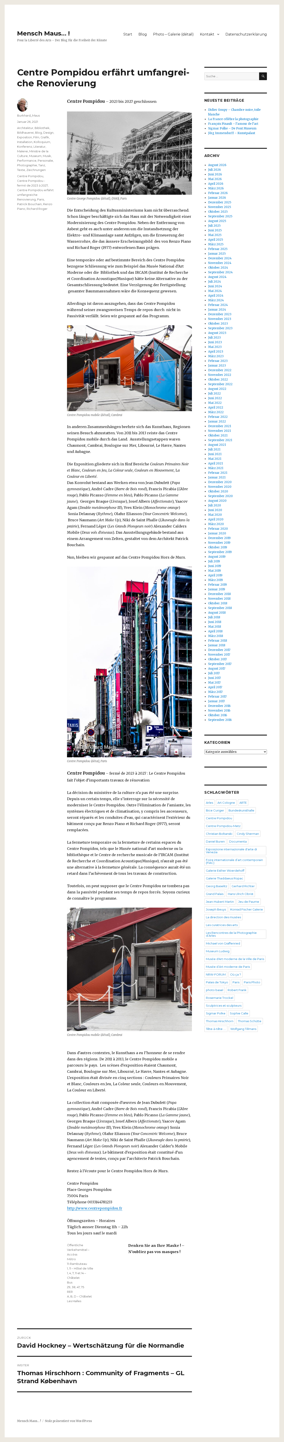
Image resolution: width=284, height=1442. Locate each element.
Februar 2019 (217, 585)
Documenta (238, 841)
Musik (47, 156)
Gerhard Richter (243, 886)
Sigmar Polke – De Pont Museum (232, 128)
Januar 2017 (216, 701)
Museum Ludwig (217, 951)
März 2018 (215, 636)
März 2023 (216, 356)
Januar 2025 (217, 254)
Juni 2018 (214, 622)
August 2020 (217, 501)
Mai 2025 (214, 235)
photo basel (214, 990)
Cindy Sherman (248, 833)
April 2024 (215, 296)
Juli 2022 (214, 393)
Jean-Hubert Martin (220, 901)
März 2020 (216, 524)
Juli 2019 (214, 561)
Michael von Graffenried (223, 943)
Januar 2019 (216, 589)
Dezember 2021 (219, 426)
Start (127, 34)
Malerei (22, 151)
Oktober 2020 (218, 491)
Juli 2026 (214, 170)
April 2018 (215, 631)
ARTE (243, 802)
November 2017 (219, 655)
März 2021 (215, 468)
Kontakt (207, 34)
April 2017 (215, 687)
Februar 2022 (218, 417)
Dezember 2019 (219, 538)
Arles (209, 802)
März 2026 (216, 188)
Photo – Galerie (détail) (173, 34)
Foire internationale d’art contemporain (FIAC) (234, 861)
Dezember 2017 (219, 650)
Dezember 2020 (220, 482)
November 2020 (219, 487)
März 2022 (216, 412)
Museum (35, 156)
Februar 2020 (218, 529)
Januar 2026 (217, 198)
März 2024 (216, 300)
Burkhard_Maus (28, 115)
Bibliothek (42, 128)
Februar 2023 (218, 361)
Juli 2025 (214, 226)
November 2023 (219, 319)
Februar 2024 (218, 305)
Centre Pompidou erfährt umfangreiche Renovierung (35, 194)
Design (48, 132)
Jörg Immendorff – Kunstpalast (231, 133)
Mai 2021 (214, 459)
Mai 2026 (215, 179)
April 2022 (215, 407)
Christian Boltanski (219, 833)
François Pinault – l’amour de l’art (233, 124)
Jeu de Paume (248, 901)
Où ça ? (235, 974)
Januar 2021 (216, 477)
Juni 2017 (214, 678)
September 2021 (220, 440)
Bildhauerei (25, 132)
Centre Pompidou (30, 176)
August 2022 (217, 389)
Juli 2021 (214, 449)
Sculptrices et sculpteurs (223, 1005)
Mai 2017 (214, 682)
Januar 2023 (217, 365)
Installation (24, 142)
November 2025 (219, 207)
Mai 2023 (215, 347)
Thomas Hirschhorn (219, 1021)
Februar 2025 (217, 249)
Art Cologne (226, 802)
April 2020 (215, 519)
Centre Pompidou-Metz (223, 826)
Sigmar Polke (215, 1013)
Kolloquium (42, 142)
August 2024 (217, 277)
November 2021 (219, 431)
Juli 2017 (214, 673)
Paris (40, 199)
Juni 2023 (215, 342)
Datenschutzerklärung (246, 34)
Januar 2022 (217, 421)
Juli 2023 (214, 337)
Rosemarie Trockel (219, 998)
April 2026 (215, 184)
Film (36, 137)
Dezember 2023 (219, 314)
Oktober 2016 (217, 715)
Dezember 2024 (220, 258)
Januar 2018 (216, 645)
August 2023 (217, 333)
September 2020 (220, 496)
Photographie (27, 165)
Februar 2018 (217, 641)
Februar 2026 (218, 193)
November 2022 (219, 375)
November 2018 (219, 599)
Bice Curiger (215, 810)
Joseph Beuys (216, 909)
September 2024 (220, 272)
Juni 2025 (215, 230)
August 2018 (217, 613)
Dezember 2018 (219, 594)
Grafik (45, 137)
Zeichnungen (36, 170)
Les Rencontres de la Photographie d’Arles (231, 934)
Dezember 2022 (219, 370)
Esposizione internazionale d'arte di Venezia (231, 850)
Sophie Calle (239, 1013)
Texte (21, 170)
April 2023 (215, 351)
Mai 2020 (215, 515)
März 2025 (215, 244)
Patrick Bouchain (29, 204)
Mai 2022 (215, 403)
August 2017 (216, 668)
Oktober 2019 (217, 547)
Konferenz (24, 146)
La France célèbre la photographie (233, 119)
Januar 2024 (217, 309)
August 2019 (216, 557)
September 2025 (220, 216)
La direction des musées (223, 917)
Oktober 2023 (218, 323)
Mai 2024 (215, 291)
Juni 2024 (215, 286)
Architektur (25, 128)
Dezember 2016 (219, 706)
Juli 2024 (214, 282)
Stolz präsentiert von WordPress (68, 1421)
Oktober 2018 (217, 603)
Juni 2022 (215, 398)
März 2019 (215, 580)
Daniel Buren (215, 841)
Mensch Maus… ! (43, 33)
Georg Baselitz (216, 886)
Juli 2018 (214, 617)
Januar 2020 (217, 533)
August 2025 (217, 221)
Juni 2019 (214, 566)
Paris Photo (252, 982)
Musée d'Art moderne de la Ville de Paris (235, 959)
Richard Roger (37, 208)
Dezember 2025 (219, 202)
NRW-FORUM (216, 974)
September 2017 (219, 664)
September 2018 (220, 608)
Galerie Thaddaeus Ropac (224, 878)
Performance (26, 160)
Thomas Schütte (249, 1021)
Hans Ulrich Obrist (240, 894)
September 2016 (220, 720)
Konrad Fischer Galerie (246, 909)
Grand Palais (214, 894)
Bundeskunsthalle (241, 810)
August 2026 (217, 165)
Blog (142, 34)
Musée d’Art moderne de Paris (228, 966)
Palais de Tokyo (217, 982)
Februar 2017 (217, 696)
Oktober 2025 (218, 212)
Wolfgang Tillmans (243, 1029)
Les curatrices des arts (222, 925)
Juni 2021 (214, 454)
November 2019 (219, 543)
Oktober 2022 (218, 379)
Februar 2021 (217, 473)
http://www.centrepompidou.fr (94, 1208)
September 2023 (220, 328)
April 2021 (215, 463)
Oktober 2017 (217, 659)
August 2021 (217, 445)
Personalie (45, 160)
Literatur (39, 146)
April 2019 (215, 575)
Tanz (41, 165)
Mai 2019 (214, 571)
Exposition (24, 137)
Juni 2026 (215, 174)
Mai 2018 (214, 627)
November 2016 (219, 710)
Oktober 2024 (218, 268)
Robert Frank (237, 990)
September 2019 (220, 552)
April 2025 (215, 240)
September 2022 (220, 384)
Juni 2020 (215, 510)
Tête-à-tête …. (216, 1029)
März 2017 (215, 692)
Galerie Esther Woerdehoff (225, 870)
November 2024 (219, 263)
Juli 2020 (214, 505)
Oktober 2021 (217, 435)
